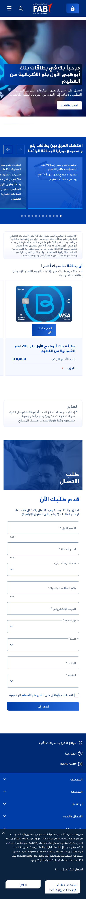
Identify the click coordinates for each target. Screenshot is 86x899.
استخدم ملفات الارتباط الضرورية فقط (63, 887)
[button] (43, 8)
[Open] (11, 569)
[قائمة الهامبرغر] (9, 8)
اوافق (23, 884)
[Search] (20, 8)
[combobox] (46, 569)
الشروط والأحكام (33, 695)
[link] (72, 8)
